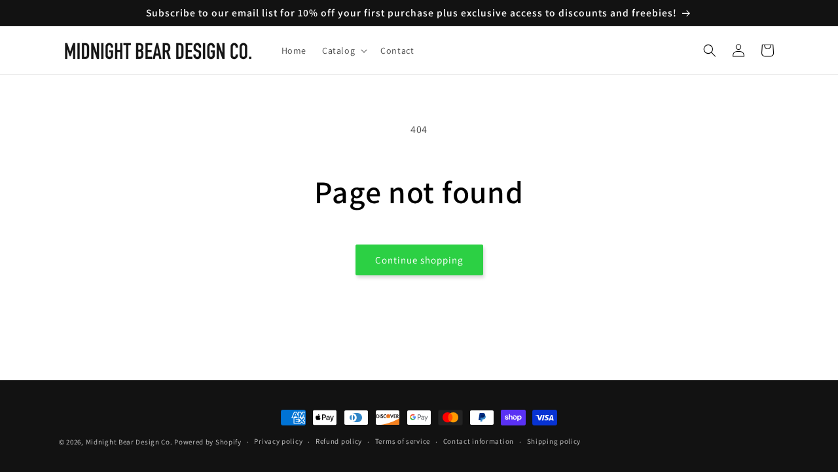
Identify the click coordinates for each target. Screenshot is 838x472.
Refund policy (339, 441)
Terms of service (402, 441)
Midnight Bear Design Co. (129, 441)
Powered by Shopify (208, 441)
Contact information (478, 441)
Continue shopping (419, 260)
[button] (343, 50)
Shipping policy (554, 441)
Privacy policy (278, 441)
